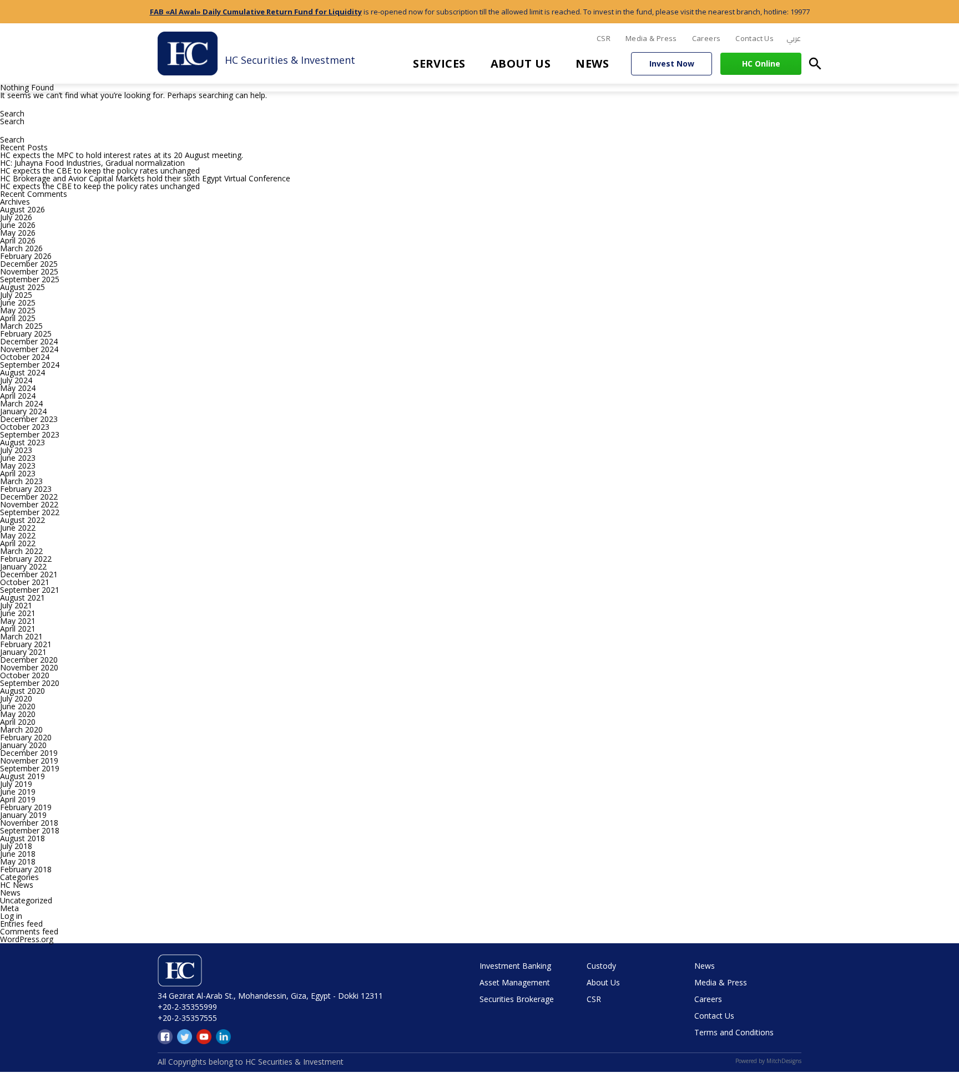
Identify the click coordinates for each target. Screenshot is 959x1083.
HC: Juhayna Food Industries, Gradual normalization (92, 162)
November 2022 (29, 504)
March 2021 (21, 636)
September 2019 (29, 768)
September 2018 (29, 830)
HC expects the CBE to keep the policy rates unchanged (100, 170)
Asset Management (515, 982)
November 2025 (29, 271)
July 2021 (16, 605)
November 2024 (29, 349)
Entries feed (21, 923)
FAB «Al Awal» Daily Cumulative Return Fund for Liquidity (256, 12)
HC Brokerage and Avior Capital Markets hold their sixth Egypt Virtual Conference (145, 178)
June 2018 (18, 853)
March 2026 (21, 248)
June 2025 (18, 302)
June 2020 (18, 706)
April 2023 (18, 473)
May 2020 (18, 714)
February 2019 (26, 807)
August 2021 (22, 597)
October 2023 (24, 426)
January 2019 (23, 815)
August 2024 (22, 372)
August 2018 (22, 838)
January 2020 (23, 745)
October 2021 (24, 582)
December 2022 (29, 496)
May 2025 (18, 310)
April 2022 (18, 543)
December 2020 (29, 659)
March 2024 (21, 403)
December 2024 (29, 341)
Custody (601, 965)
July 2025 (16, 294)
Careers (706, 38)
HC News (16, 884)
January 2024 (23, 411)
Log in (11, 916)
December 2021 (29, 574)
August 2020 (22, 690)
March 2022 (21, 551)
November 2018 (29, 822)
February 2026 (26, 256)
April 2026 (18, 240)
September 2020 (29, 683)
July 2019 (16, 784)
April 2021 (18, 628)
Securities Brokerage (517, 999)
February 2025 (26, 333)
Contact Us (754, 38)
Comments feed (29, 931)
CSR (603, 38)
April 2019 (18, 799)
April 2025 (18, 318)
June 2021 (18, 613)
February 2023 (26, 489)
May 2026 (18, 232)
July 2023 (16, 450)
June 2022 (18, 527)
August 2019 (22, 776)
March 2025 (21, 326)
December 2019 (29, 753)
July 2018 (16, 846)
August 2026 (22, 209)
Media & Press (651, 38)
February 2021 (26, 644)
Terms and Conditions (734, 1032)
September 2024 (29, 364)
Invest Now (671, 63)
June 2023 (18, 457)
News (592, 63)
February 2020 (26, 737)
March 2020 (21, 729)
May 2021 (18, 621)
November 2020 (29, 667)
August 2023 (22, 442)
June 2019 (18, 791)
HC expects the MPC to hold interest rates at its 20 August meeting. (121, 155)
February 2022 (26, 558)
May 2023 (18, 465)
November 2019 (29, 760)
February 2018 (26, 869)
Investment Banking (515, 965)
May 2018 (18, 861)
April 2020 (18, 721)
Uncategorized (26, 900)
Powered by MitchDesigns (768, 1061)
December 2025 (29, 263)
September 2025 (29, 279)
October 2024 (24, 357)
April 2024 (18, 395)
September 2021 (29, 589)
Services (439, 63)
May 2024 (18, 388)
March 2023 (21, 481)
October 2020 (24, 675)
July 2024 (16, 380)
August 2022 (22, 520)
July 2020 (16, 698)
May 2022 (18, 535)
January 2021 (23, 652)
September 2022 (29, 512)
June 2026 (18, 225)
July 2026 (16, 217)
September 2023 (29, 434)
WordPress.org (26, 939)
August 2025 (22, 287)
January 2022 (23, 566)
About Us (521, 63)
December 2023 (29, 419)
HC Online (761, 63)
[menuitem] (793, 39)
